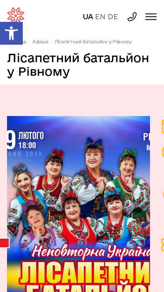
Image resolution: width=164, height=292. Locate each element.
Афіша (40, 41)
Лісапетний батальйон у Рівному (93, 41)
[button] (11, 33)
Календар (5, 243)
